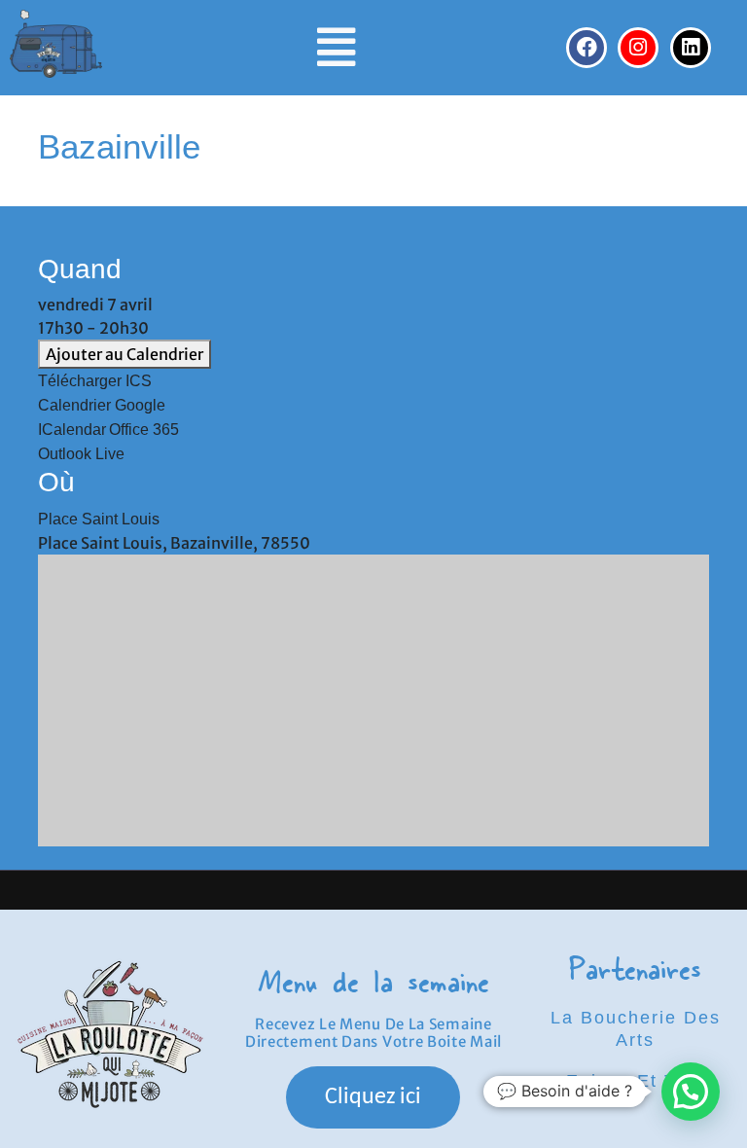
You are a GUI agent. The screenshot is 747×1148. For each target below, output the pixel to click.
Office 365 (144, 429)
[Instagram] (638, 47)
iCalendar (72, 429)
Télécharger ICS (95, 381)
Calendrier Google (101, 405)
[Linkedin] (690, 47)
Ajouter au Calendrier (124, 354)
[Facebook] (586, 47)
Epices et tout (634, 1081)
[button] (336, 48)
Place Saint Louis (99, 519)
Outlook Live (81, 454)
